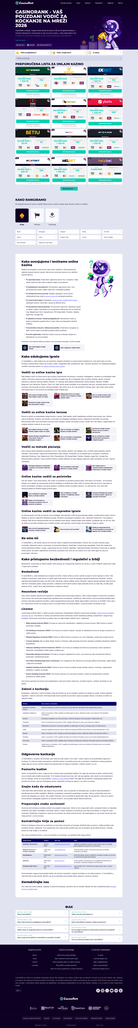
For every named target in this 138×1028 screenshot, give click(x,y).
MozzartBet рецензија (69, 94)
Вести (120, 3)
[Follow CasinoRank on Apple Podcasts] (121, 990)
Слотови (35, 965)
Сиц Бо (34, 962)
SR (17, 990)
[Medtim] (47, 1008)
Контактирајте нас (100, 958)
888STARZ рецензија (32, 124)
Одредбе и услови (40, 1025)
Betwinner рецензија (33, 94)
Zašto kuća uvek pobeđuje (66, 955)
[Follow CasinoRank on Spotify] (116, 990)
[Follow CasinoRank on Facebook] (98, 990)
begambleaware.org (61, 855)
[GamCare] (78, 1008)
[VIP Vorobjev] (63, 1008)
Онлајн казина (66, 3)
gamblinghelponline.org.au (63, 866)
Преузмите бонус (32, 90)
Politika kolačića (71, 1025)
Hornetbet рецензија (69, 124)
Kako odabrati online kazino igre (66, 958)
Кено (35, 958)
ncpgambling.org (60, 849)
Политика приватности (100, 969)
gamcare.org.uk (59, 860)
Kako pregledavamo (100, 962)
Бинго (35, 955)
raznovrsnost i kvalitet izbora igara (64, 300)
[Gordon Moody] (94, 1008)
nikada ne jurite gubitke (60, 779)
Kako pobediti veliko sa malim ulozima (66, 962)
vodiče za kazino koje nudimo (54, 366)
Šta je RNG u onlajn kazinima (66, 965)
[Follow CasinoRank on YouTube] (112, 990)
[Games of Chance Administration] (33, 1008)
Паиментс (99, 3)
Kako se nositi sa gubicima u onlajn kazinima (66, 969)
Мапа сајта (99, 1025)
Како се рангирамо (101, 965)
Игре (78, 3)
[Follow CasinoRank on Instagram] (102, 990)
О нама (100, 955)
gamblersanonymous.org (62, 844)
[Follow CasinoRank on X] (107, 990)
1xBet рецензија (105, 94)
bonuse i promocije (51, 296)
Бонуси (87, 3)
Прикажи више (68, 189)
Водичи (110, 3)
